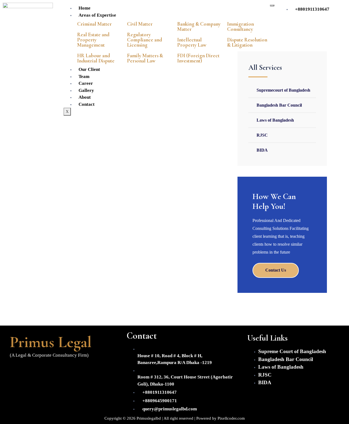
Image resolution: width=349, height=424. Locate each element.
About (85, 97)
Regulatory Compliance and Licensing (144, 39)
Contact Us (275, 270)
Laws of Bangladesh (275, 120)
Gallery (86, 90)
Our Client (89, 69)
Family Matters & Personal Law (145, 58)
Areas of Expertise (97, 15)
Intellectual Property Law (191, 42)
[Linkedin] (49, 370)
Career (86, 83)
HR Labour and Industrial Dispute (96, 58)
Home (85, 8)
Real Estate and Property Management (93, 39)
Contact (87, 104)
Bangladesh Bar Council (279, 105)
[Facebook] (16, 370)
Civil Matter (140, 24)
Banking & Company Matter (199, 26)
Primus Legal (51, 342)
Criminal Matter (94, 24)
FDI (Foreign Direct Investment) (198, 58)
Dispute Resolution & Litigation (247, 42)
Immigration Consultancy (240, 26)
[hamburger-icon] (272, 5)
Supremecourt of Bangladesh (283, 90)
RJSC (262, 135)
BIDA (262, 150)
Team (84, 76)
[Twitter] (33, 370)
